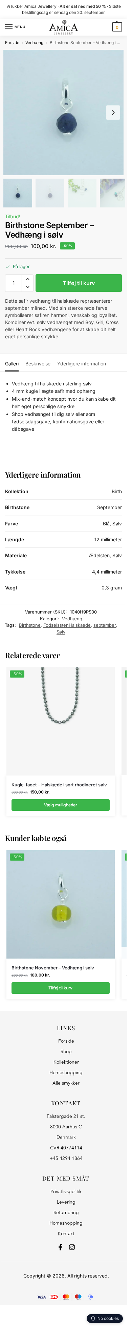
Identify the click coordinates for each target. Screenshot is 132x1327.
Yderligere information (81, 363)
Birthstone (30, 625)
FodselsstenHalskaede (67, 625)
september (104, 625)
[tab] (12, 362)
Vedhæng (34, 42)
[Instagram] (72, 1247)
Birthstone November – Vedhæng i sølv (53, 967)
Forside (12, 42)
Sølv (61, 632)
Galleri (12, 363)
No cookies (108, 1318)
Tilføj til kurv (79, 283)
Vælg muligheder (60, 804)
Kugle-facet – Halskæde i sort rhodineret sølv (59, 784)
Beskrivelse (37, 363)
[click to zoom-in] (66, 112)
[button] (116, 27)
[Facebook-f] (60, 1247)
